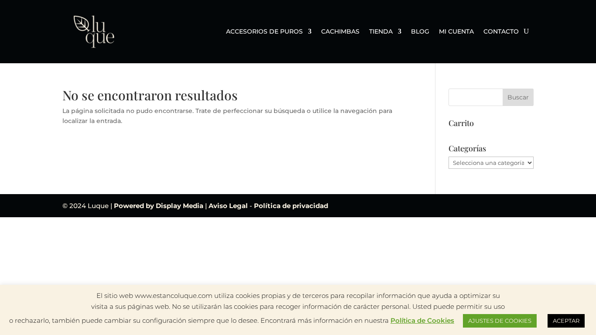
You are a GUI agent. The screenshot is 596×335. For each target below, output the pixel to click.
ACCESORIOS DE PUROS (264, 31)
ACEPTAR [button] (566, 320)
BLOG (420, 31)
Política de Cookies (422, 320)
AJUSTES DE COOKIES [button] (499, 320)
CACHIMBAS (340, 31)
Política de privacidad (291, 206)
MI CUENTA (456, 31)
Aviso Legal (229, 206)
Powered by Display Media (159, 206)
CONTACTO (501, 31)
